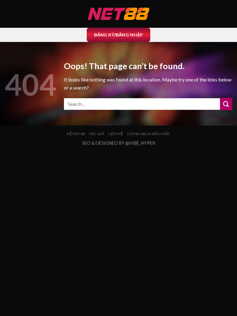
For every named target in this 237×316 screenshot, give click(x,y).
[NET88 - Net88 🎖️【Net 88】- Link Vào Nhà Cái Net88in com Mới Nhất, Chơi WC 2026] (118, 14)
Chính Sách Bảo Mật (148, 133)
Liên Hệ (115, 133)
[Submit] (226, 104)
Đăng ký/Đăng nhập (118, 34)
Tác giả (96, 133)
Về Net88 (76, 133)
